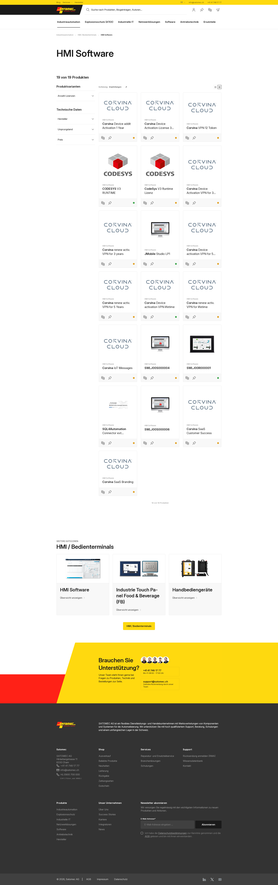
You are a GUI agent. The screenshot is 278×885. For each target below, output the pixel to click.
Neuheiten (104, 765)
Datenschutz (121, 879)
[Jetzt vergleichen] (209, 9)
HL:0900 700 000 (70, 774)
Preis (60, 139)
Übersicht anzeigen (71, 597)
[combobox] (139, 9)
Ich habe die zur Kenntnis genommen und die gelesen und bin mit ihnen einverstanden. (183, 835)
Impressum (102, 879)
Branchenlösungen (150, 760)
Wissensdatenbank (193, 760)
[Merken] (109, 137)
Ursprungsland (65, 129)
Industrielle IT (63, 819)
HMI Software (74, 590)
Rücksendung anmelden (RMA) (199, 756)
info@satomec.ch (196, 2)
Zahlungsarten (106, 780)
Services (66, 2)
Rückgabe (104, 775)
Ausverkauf (105, 756)
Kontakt (187, 765)
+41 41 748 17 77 (214, 2)
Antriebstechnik (64, 834)
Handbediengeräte (192, 590)
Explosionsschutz (65, 814)
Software (61, 829)
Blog (58, 2)
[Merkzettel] (201, 9)
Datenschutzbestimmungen (172, 833)
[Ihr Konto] (193, 9)
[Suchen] (88, 9)
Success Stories (107, 814)
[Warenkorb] (218, 9)
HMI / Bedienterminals (139, 626)
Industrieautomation (66, 809)
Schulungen (147, 765)
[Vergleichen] (102, 137)
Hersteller (79, 2)
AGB (147, 836)
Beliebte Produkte (108, 760)
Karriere (103, 819)
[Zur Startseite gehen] (68, 10)
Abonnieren (208, 824)
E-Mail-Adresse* (148, 819)
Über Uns (103, 809)
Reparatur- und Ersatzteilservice (157, 756)
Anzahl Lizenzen (66, 95)
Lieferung (103, 770)
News (102, 829)
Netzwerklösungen (66, 824)
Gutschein (104, 785)
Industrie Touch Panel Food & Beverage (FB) (137, 596)
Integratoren (105, 824)
